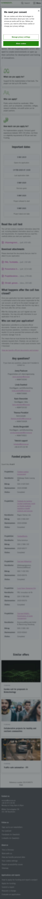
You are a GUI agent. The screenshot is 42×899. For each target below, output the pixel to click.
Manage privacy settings (21, 37)
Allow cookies (21, 43)
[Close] (38, 10)
